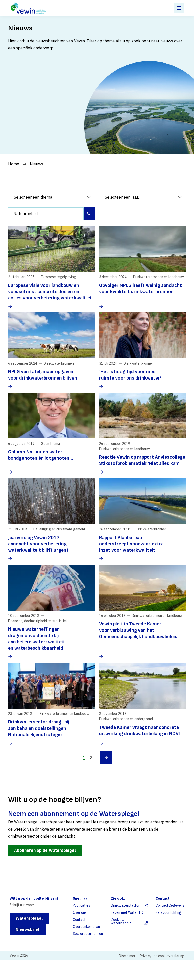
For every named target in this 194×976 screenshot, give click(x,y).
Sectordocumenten (88, 933)
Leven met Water (124, 912)
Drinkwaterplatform (126, 905)
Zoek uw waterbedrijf (121, 921)
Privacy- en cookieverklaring (162, 956)
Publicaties (81, 905)
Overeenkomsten (86, 926)
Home (13, 163)
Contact (79, 919)
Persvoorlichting (168, 912)
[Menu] (179, 8)
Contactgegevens (170, 905)
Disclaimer (127, 956)
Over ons (80, 912)
